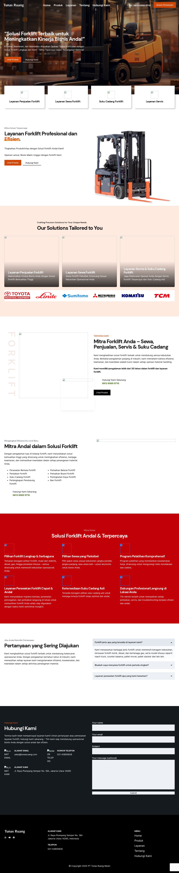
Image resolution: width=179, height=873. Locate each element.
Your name (97, 722)
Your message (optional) (104, 758)
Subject (96, 746)
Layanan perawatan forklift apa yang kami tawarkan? (121, 676)
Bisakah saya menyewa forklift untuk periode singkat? (122, 665)
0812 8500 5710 (110, 383)
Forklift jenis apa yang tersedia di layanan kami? (118, 642)
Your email (97, 734)
